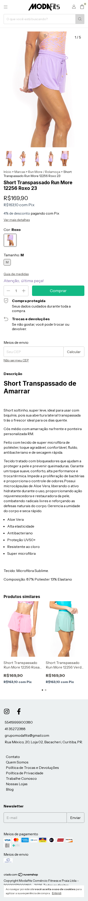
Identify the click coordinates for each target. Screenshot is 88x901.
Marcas (19, 172)
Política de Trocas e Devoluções (32, 767)
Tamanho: (14, 255)
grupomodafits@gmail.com (27, 735)
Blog (10, 789)
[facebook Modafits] (19, 711)
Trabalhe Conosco (21, 778)
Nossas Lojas (17, 784)
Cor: (12, 229)
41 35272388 (15, 729)
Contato (13, 756)
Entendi (56, 893)
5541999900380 (19, 722)
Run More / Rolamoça (44, 172)
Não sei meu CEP (16, 360)
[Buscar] (79, 19)
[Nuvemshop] (21, 875)
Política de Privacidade (24, 773)
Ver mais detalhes (17, 220)
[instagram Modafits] (7, 711)
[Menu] (6, 7)
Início (7, 172)
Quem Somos (17, 762)
